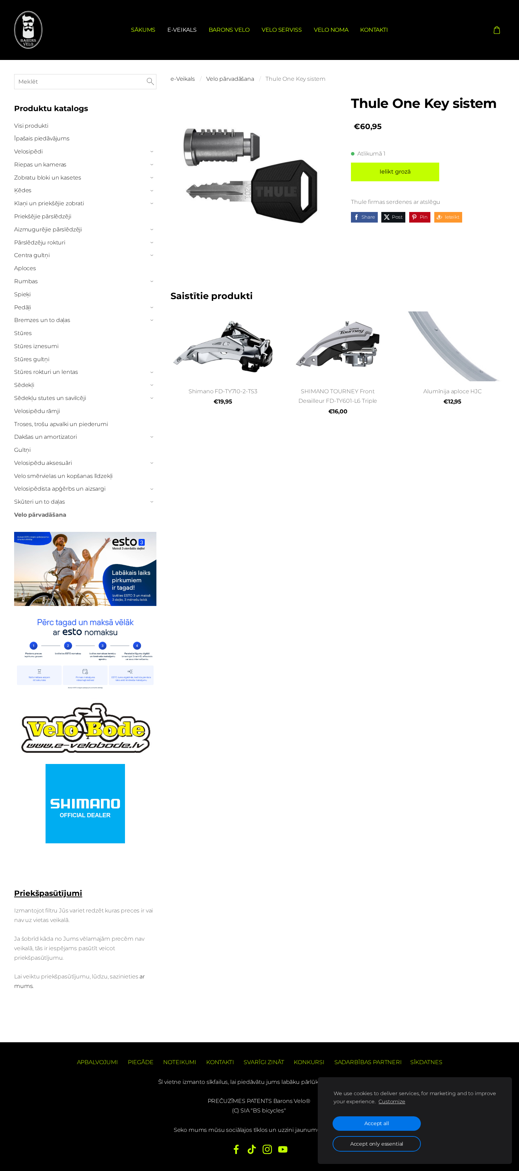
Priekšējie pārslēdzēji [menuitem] (42, 216)
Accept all (376, 1123)
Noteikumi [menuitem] (179, 1062)
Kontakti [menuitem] (374, 29)
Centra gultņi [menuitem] (32, 255)
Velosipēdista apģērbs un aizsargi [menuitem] (60, 488)
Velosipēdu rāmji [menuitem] (37, 411)
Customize (391, 1101)
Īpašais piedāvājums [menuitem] (42, 138)
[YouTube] (283, 1149)
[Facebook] (236, 1149)
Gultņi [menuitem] (22, 450)
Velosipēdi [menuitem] (28, 151)
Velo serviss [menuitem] (282, 29)
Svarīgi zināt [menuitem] (264, 1062)
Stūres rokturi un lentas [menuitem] (46, 372)
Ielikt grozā (395, 171)
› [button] (152, 152)
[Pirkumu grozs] (497, 30)
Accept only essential (377, 1144)
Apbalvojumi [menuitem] (97, 1062)
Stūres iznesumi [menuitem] (36, 346)
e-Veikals (183, 78)
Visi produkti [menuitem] (31, 125)
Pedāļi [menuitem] (22, 307)
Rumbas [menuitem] (26, 281)
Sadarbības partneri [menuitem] (368, 1062)
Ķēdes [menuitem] (22, 190)
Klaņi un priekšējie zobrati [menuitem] (49, 203)
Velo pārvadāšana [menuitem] (40, 514)
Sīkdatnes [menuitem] (426, 1062)
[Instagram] (267, 1149)
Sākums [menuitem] (143, 29)
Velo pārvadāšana (230, 78)
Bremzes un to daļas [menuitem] (42, 320)
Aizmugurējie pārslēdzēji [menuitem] (48, 229)
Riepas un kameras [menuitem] (40, 164)
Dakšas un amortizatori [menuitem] (45, 436)
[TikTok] (252, 1149)
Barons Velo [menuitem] (229, 29)
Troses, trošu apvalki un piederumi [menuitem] (61, 424)
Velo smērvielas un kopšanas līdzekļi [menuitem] (63, 476)
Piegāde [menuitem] (141, 1062)
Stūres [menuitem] (23, 333)
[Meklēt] (150, 81)
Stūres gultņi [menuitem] (31, 359)
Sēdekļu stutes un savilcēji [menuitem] (50, 398)
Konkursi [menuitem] (309, 1062)
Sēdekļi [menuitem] (24, 385)
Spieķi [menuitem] (22, 294)
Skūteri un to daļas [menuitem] (39, 501)
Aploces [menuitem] (25, 268)
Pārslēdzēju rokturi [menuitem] (39, 242)
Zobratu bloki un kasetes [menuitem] (47, 177)
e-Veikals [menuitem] (182, 29)
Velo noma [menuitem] (331, 29)
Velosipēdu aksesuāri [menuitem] (43, 463)
